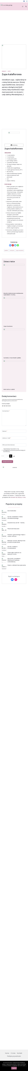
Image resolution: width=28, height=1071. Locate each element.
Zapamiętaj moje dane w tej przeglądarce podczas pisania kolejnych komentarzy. (14, 450)
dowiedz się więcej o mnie (18, 497)
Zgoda (14, 1068)
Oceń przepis (6, 403)
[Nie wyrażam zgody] (26, 1066)
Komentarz (6, 411)
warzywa (12, 250)
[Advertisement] (14, 25)
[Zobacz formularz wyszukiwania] (26, 6)
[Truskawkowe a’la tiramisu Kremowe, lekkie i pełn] (14, 704)
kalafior (6, 250)
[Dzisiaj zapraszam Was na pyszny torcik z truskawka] (14, 973)
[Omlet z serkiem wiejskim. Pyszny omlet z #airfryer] (14, 666)
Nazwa (4, 431)
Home (7, 1053)
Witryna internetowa (8, 445)
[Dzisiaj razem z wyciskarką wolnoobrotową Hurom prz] (14, 1032)
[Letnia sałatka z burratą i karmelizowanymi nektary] (14, 817)
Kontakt (19, 1053)
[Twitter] (15, 245)
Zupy (9, 71)
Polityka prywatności (14, 1056)
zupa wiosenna (19, 250)
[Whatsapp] (18, 245)
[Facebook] (24, 1)
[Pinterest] (13, 245)
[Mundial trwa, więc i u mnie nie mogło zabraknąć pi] (14, 622)
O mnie (13, 1053)
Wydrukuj (14, 145)
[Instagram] (27, 1)
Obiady (4, 71)
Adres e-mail (6, 438)
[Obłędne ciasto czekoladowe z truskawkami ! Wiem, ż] (14, 882)
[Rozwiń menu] (22, 6)
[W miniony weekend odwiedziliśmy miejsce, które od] (14, 764)
